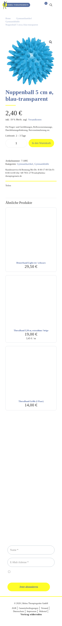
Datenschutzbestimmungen (35, 572)
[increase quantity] (23, 143)
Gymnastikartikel (24, 18)
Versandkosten (34, 119)
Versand (44, 608)
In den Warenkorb (41, 143)
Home (8, 18)
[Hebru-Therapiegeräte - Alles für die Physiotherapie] (16, 5)
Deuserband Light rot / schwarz (31, 263)
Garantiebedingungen (28, 608)
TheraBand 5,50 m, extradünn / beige (31, 330)
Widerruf (43, 611)
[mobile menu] (57, 5)
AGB (14, 608)
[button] (50, 42)
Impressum (31, 611)
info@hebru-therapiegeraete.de (31, 486)
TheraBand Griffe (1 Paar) (31, 401)
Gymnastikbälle (12, 21)
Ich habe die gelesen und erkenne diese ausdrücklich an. (30, 573)
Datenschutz (18, 611)
